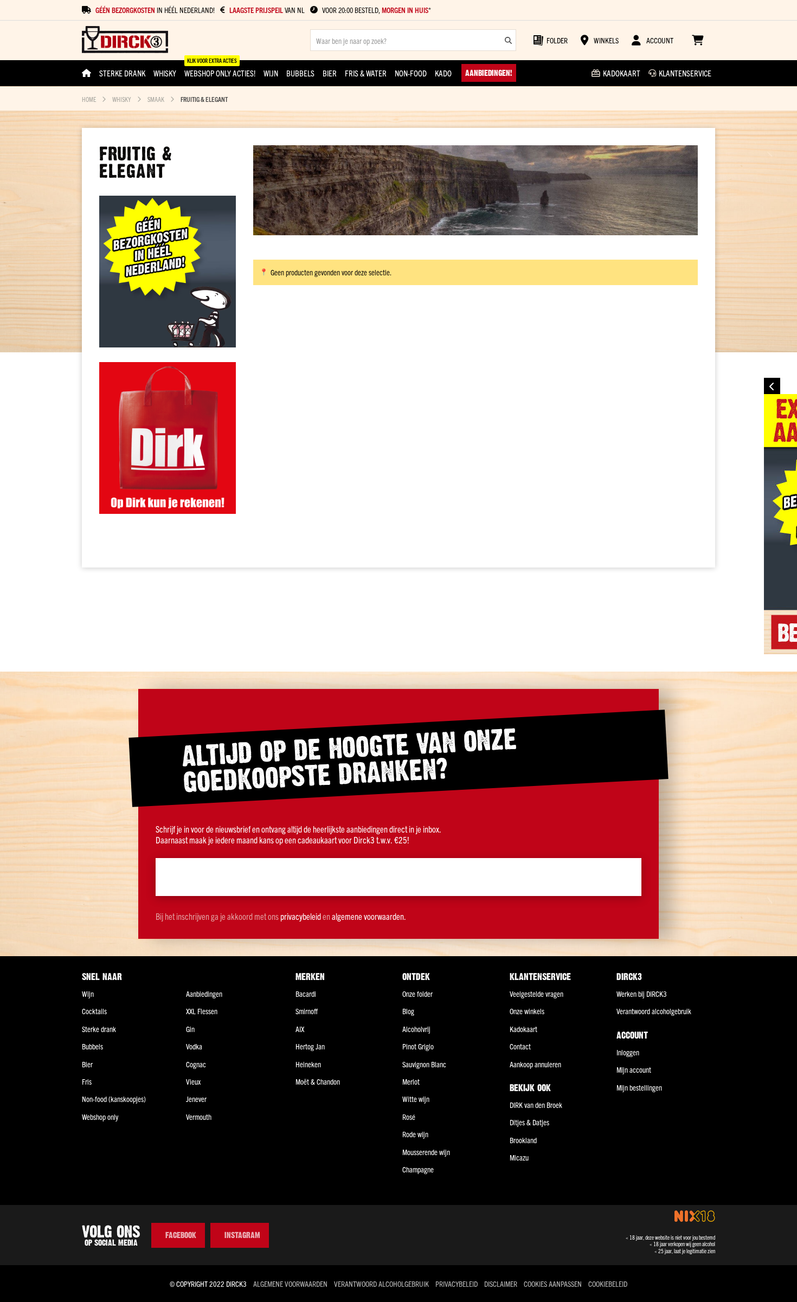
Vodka (194, 1046)
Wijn (88, 993)
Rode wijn (415, 1134)
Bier (87, 1064)
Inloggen (627, 1052)
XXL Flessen (201, 1011)
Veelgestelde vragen (536, 993)
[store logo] (125, 40)
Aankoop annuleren (535, 1064)
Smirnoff (306, 1011)
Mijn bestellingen (639, 1087)
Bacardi (305, 993)
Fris (87, 1081)
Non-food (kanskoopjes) (114, 1099)
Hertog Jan (310, 1046)
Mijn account (633, 1069)
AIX (299, 1029)
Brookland (523, 1140)
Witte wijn (415, 1099)
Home (89, 99)
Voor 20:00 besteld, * (376, 10)
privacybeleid (300, 916)
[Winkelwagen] (697, 40)
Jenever (196, 1099)
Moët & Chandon (317, 1081)
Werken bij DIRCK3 (641, 993)
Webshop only (100, 1116)
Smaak (155, 99)
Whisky (121, 99)
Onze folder (417, 993)
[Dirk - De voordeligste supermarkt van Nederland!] (167, 510)
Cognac (196, 1064)
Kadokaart (523, 1029)
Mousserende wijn (426, 1152)
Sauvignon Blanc (424, 1064)
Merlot (411, 1081)
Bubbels (92, 1046)
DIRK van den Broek (536, 1105)
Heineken (308, 1064)
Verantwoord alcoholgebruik (653, 1011)
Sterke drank (99, 1029)
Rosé (408, 1116)
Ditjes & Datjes (529, 1122)
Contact (520, 1046)
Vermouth (198, 1116)
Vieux (193, 1081)
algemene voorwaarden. (369, 916)
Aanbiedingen (204, 993)
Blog (408, 1011)
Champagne (418, 1169)
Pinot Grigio (418, 1046)
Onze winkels (527, 1011)
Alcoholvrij (416, 1029)
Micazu (519, 1157)
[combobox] (413, 40)
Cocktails (94, 1011)
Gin (190, 1029)
